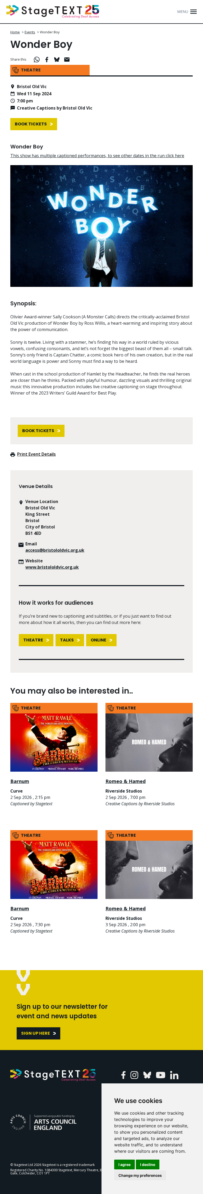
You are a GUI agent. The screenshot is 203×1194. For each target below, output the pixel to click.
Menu (182, 11)
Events (30, 32)
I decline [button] (147, 1164)
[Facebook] (123, 1075)
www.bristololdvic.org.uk (52, 567)
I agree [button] (124, 1164)
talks (67, 640)
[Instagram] (135, 1075)
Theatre (33, 640)
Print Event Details (36, 454)
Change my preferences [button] (140, 1175)
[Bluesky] (147, 1075)
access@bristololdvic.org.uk (54, 550)
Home (15, 32)
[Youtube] (160, 1075)
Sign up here (35, 1033)
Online (98, 640)
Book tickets (31, 124)
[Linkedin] (174, 1075)
